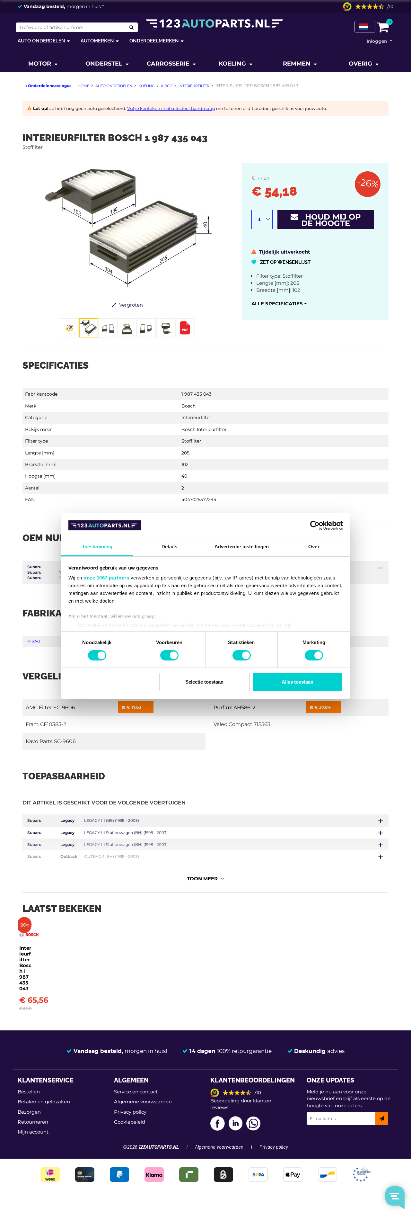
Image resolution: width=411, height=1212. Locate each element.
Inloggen (377, 41)
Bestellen (29, 1092)
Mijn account (33, 1132)
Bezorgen (29, 1112)
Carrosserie (169, 63)
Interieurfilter (196, 417)
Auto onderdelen (41, 40)
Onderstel (104, 63)
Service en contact (136, 1092)
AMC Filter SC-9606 (50, 708)
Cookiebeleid (129, 1122)
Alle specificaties (277, 304)
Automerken (97, 40)
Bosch (188, 406)
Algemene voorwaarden (143, 1102)
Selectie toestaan (204, 682)
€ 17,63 (133, 707)
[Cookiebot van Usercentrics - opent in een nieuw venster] (315, 525)
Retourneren (33, 1122)
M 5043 (33, 641)
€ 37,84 (322, 707)
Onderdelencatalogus (49, 85)
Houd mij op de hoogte (329, 220)
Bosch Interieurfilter (204, 429)
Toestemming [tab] (97, 546)
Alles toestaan (297, 682)
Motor (40, 63)
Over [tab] (313, 546)
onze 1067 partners (106, 577)
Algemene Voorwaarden (219, 1147)
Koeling (233, 63)
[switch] (169, 655)
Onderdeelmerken (154, 40)
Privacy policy (130, 1112)
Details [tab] (169, 546)
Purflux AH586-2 (234, 708)
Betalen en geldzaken (44, 1102)
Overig (361, 63)
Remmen (297, 63)
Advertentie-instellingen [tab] (241, 546)
